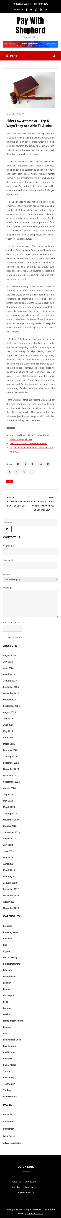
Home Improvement (13, 1020)
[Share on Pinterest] (48, 464)
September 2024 (11, 782)
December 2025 (11, 687)
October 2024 (10, 775)
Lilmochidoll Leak (12, 1039)
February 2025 (10, 750)
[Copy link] (32, 472)
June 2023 (8, 851)
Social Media (9, 1065)
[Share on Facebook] (18, 464)
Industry (7, 1027)
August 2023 (9, 838)
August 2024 (9, 788)
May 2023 (8, 857)
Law (9, 481)
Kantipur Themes (35, 1213)
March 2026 (9, 674)
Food (5, 1002)
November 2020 (11, 908)
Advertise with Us (12, 1143)
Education (8, 970)
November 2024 (11, 769)
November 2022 (11, 895)
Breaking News (10, 932)
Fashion (7, 983)
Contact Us (8, 1121)
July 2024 (8, 794)
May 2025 (8, 731)
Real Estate (9, 1052)
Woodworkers (10, 1096)
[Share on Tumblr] (17, 472)
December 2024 (11, 763)
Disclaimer (8, 1129)
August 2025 (9, 712)
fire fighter (9, 995)
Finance (7, 989)
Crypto (6, 951)
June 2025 (8, 725)
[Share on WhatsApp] (41, 464)
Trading (7, 1090)
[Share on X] (26, 464)
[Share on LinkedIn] (33, 464)
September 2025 (11, 706)
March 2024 (9, 807)
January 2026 (10, 680)
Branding (7, 926)
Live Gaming (9, 1046)
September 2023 (11, 832)
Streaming (8, 1077)
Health (6, 1014)
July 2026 (8, 661)
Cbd (5, 945)
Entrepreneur (9, 976)
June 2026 (8, 668)
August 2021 (9, 902)
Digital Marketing (11, 964)
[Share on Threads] (24, 472)
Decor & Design (10, 957)
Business (7, 938)
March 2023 (9, 870)
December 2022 (11, 889)
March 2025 (9, 744)
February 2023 (10, 876)
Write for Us (9, 1136)
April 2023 (8, 864)
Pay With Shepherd (30, 25)
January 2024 (10, 813)
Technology (9, 1084)
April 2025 (8, 737)
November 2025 (11, 693)
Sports (6, 1071)
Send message (15, 638)
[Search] (7, 529)
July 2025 (8, 718)
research (8, 1058)
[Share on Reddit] (9, 472)
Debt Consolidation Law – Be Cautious (28, 443)
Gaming (7, 1008)
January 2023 (10, 883)
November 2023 (11, 819)
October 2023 (10, 826)
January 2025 (10, 756)
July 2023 (8, 845)
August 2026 (9, 655)
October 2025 (10, 699)
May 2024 (8, 800)
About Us (7, 1114)
